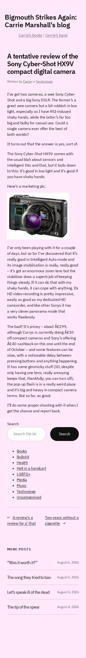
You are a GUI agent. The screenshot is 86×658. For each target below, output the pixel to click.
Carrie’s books (30, 35)
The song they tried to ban (29, 577)
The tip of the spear (23, 606)
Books (22, 451)
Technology (44, 81)
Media (22, 479)
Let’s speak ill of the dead (28, 592)
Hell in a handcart (31, 468)
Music (22, 485)
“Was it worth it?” (22, 562)
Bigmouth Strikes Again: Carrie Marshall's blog (41, 21)
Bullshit (23, 456)
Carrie (27, 81)
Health (22, 462)
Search (13, 423)
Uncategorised (29, 497)
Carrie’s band (56, 35)
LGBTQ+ (24, 474)
